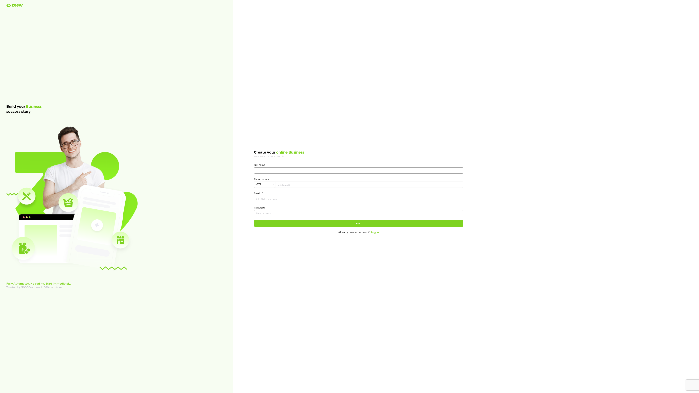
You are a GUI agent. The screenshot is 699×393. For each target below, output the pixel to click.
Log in (375, 232)
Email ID (258, 193)
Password (259, 207)
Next (359, 223)
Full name (259, 165)
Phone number (262, 179)
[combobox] (264, 185)
